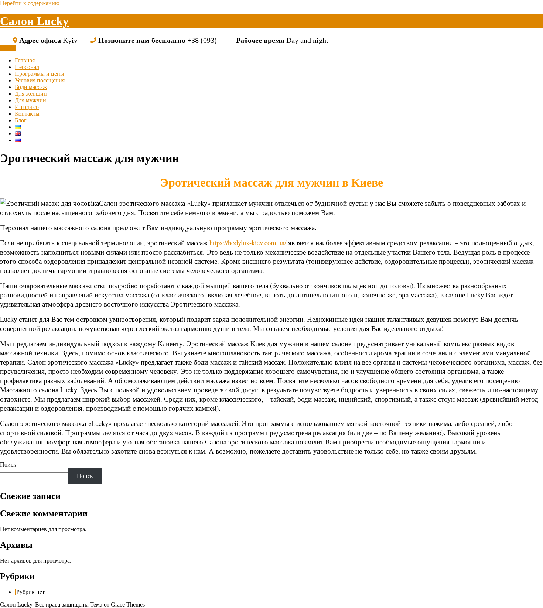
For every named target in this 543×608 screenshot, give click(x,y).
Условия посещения (40, 80)
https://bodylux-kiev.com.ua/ (247, 242)
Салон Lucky (34, 21)
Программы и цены (39, 74)
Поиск (8, 464)
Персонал (27, 67)
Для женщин (31, 93)
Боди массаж (31, 87)
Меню (8, 48)
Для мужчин (30, 100)
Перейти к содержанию (29, 3)
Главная (25, 60)
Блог (21, 120)
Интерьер (27, 107)
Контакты (27, 113)
